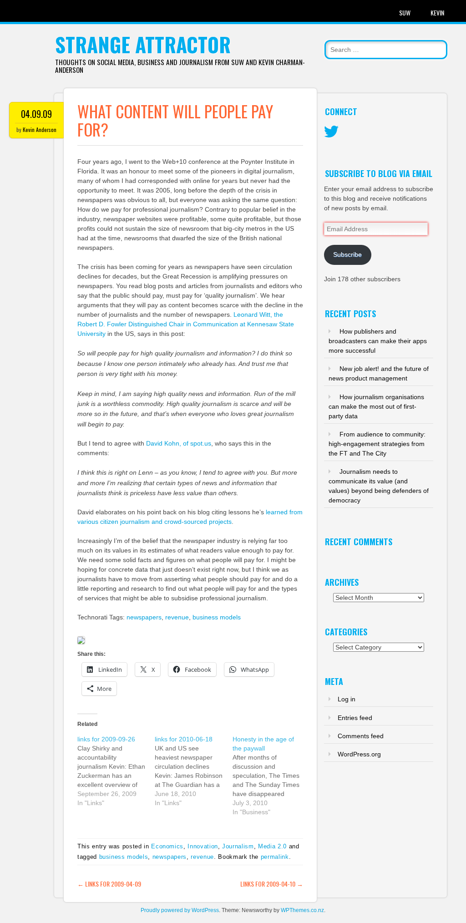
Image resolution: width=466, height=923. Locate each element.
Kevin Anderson (39, 129)
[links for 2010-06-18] (193, 771)
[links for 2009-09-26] (116, 771)
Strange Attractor (143, 44)
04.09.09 (36, 114)
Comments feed (361, 736)
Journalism (238, 846)
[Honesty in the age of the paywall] (271, 775)
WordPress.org (359, 754)
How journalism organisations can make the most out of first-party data (376, 406)
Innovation (202, 846)
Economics (167, 846)
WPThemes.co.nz (302, 910)
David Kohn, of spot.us (178, 443)
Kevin (437, 12)
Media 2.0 (272, 846)
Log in (346, 699)
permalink (275, 856)
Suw (404, 12)
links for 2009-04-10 (271, 883)
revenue (177, 617)
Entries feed (355, 717)
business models (216, 617)
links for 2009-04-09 (109, 883)
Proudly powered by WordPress (180, 910)
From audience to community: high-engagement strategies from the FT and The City (377, 444)
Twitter (331, 132)
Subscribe (347, 254)
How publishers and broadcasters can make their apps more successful (378, 341)
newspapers (144, 617)
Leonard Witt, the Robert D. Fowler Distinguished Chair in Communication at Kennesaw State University (185, 324)
